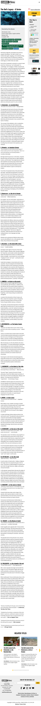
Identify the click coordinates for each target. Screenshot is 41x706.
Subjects (28, 695)
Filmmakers (23, 695)
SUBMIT (37, 683)
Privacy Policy (23, 704)
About (32, 695)
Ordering (36, 695)
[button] (1, 650)
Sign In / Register (30, 696)
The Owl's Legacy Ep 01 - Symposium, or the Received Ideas (10, 650)
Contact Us (23, 696)
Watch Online (21, 693)
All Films (33, 693)
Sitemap (17, 704)
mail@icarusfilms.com (7, 692)
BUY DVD (34, 51)
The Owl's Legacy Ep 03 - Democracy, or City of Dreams (27, 650)
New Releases (28, 693)
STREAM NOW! (34, 14)
